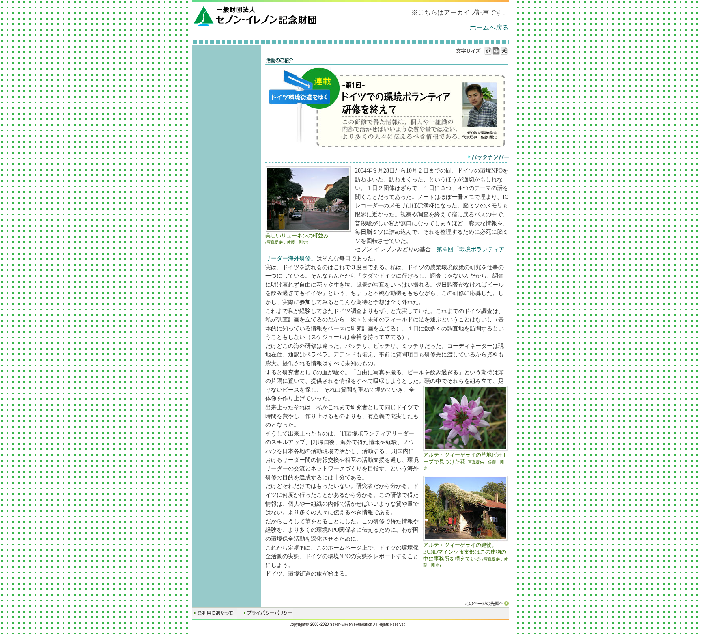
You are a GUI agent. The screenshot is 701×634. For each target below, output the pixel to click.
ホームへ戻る (489, 27)
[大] (505, 51)
